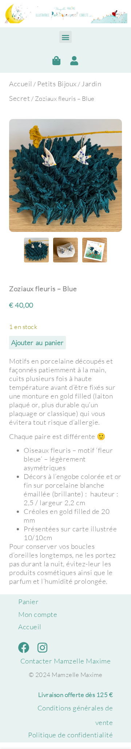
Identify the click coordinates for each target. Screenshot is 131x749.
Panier (28, 601)
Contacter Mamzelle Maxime (65, 661)
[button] (65, 37)
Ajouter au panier (37, 342)
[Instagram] (42, 647)
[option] (65, 175)
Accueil (20, 83)
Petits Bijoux (57, 83)
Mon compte (37, 614)
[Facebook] (24, 647)
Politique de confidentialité (70, 734)
